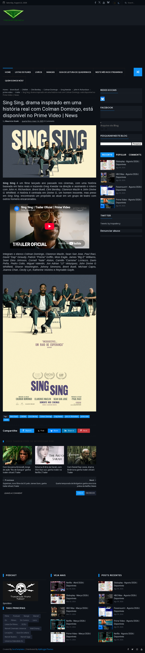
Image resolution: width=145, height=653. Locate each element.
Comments (135, 155)
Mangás (50, 72)
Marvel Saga (25, 637)
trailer (17, 92)
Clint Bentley (36, 89)
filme (7, 616)
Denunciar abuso (110, 230)
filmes (13, 620)
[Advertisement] (72, 46)
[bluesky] (108, 2)
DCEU (24, 624)
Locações (8, 632)
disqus (80, 493)
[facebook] (95, 2)
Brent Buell (14, 89)
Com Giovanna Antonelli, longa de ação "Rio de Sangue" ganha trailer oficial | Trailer (17, 470)
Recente (107, 155)
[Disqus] (49, 530)
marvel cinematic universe (15, 628)
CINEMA (25, 89)
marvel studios (11, 637)
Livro (35, 620)
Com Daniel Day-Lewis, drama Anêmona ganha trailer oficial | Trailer (80, 470)
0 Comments (49, 121)
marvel (36, 616)
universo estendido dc (14, 641)
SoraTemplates (18, 649)
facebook (90, 493)
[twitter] (132, 649)
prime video (8, 92)
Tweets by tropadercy (110, 223)
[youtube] (104, 2)
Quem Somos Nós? (14, 81)
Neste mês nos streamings (109, 72)
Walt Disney (35, 628)
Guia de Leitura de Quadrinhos (75, 72)
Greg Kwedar (66, 89)
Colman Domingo (51, 89)
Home (8, 72)
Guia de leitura (23, 632)
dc (6, 620)
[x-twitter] (99, 2)
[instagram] (137, 649)
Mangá (26, 616)
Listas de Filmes (23, 72)
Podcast (16, 616)
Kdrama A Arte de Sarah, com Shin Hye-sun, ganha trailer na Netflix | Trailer (48, 470)
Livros (38, 72)
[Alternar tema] (117, 3)
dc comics (24, 620)
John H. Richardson (81, 89)
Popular (121, 155)
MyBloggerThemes (45, 649)
